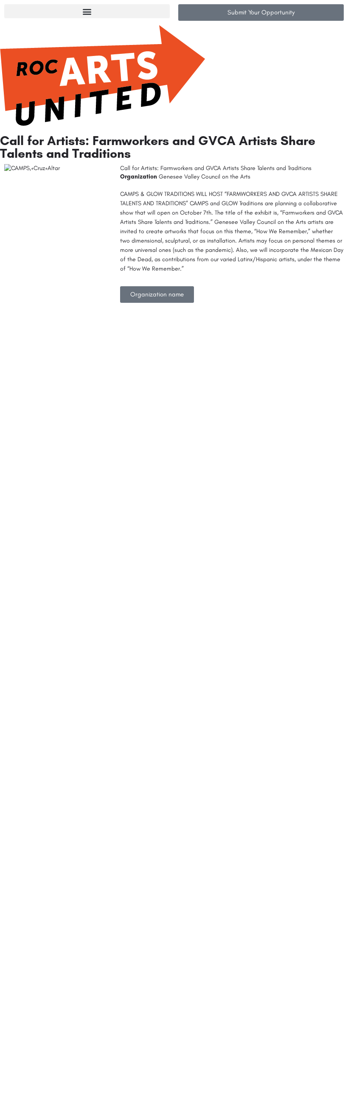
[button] (87, 11)
